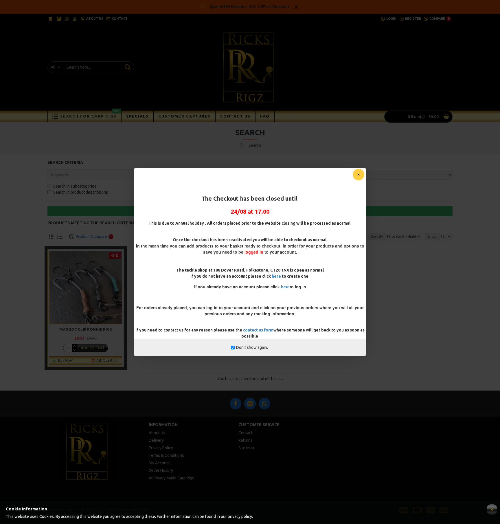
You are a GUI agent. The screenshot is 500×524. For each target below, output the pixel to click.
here (276, 276)
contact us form (258, 330)
